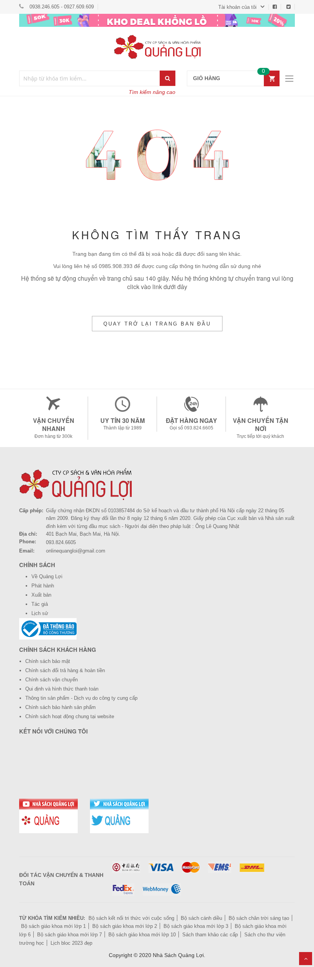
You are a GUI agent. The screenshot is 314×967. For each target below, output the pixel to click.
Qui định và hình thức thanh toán (61, 689)
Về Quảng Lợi (46, 576)
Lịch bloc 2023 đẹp (71, 943)
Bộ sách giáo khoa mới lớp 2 (124, 926)
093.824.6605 (61, 542)
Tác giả (39, 604)
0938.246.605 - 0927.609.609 (61, 7)
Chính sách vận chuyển (51, 679)
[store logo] (157, 47)
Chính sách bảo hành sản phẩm (60, 707)
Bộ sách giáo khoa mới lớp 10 (142, 934)
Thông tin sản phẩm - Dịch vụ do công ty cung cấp (81, 698)
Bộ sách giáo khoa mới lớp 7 (69, 934)
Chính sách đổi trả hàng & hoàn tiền (65, 670)
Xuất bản (41, 595)
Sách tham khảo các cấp (210, 934)
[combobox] (90, 78)
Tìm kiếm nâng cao (152, 92)
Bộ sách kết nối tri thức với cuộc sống (131, 918)
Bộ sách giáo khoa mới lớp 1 (53, 926)
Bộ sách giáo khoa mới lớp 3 (196, 926)
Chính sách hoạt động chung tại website (69, 716)
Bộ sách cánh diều (201, 918)
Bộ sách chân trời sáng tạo (259, 918)
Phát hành (42, 586)
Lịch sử (39, 613)
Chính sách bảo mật (47, 661)
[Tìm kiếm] (167, 78)
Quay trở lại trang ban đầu (157, 324)
